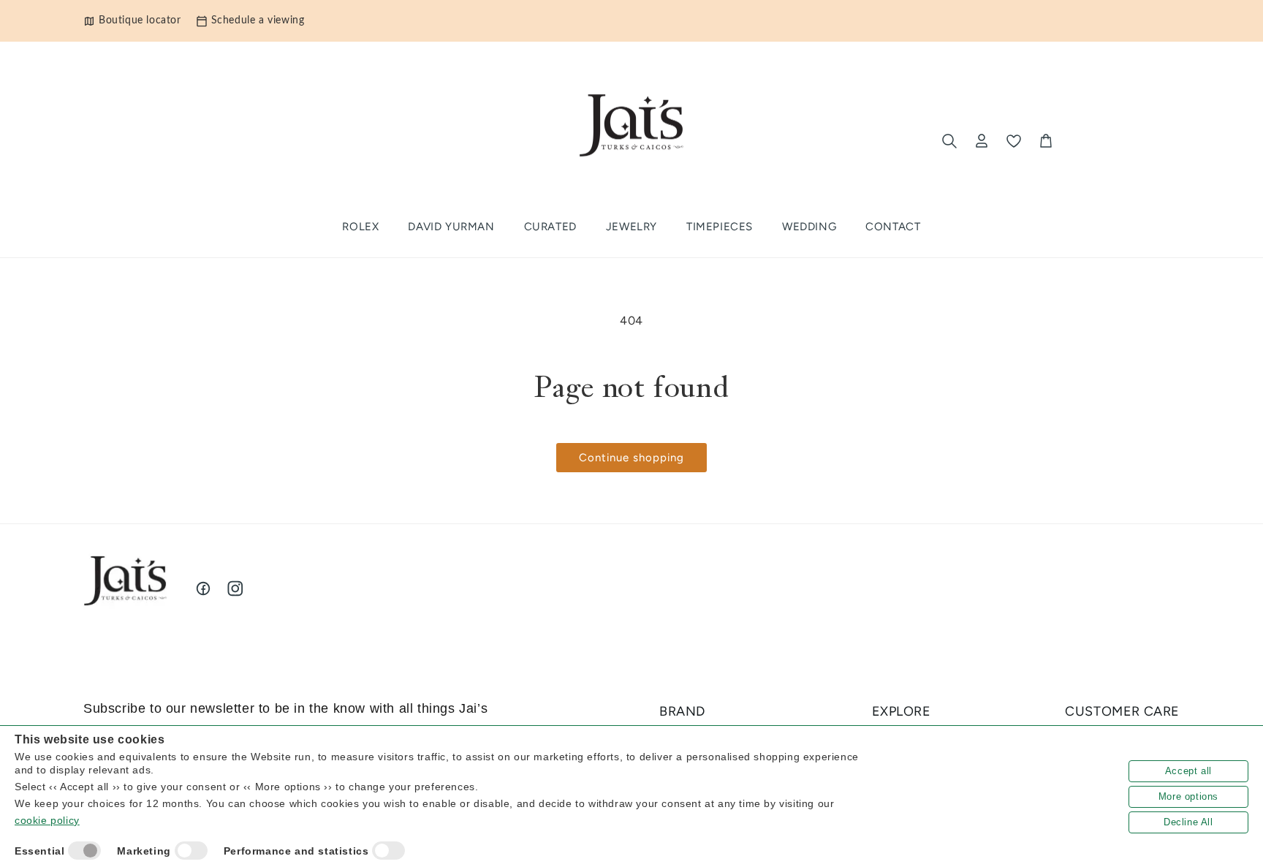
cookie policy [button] (47, 820)
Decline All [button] (1188, 822)
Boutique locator (140, 20)
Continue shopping (631, 457)
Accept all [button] (1188, 770)
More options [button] (1188, 796)
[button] (550, 227)
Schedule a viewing (258, 20)
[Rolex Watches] (1119, 141)
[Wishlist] (1014, 141)
